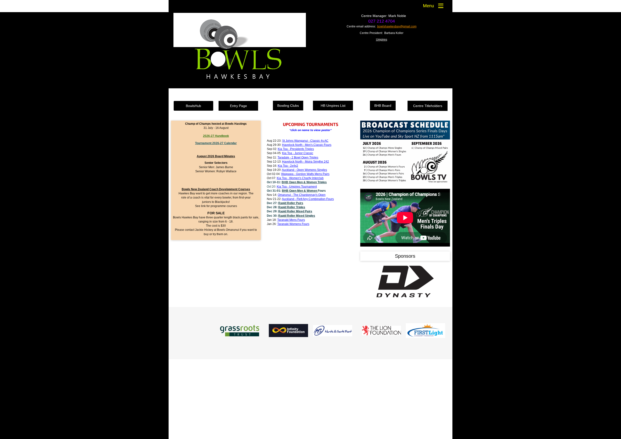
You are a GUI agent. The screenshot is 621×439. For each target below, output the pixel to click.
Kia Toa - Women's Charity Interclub (300, 178)
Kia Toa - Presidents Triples (296, 149)
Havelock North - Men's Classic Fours (306, 145)
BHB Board (382, 106)
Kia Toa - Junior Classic (297, 153)
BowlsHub (193, 106)
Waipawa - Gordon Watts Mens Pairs (305, 174)
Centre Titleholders (427, 106)
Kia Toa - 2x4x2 (288, 165)
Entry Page (238, 106)
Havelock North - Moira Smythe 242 (305, 161)
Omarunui (302, 195)
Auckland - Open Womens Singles (304, 170)
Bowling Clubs (288, 106)
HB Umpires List (333, 106)
